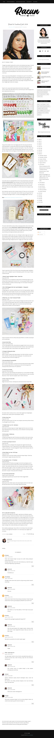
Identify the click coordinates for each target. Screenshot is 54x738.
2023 (39, 144)
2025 (39, 141)
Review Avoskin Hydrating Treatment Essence (13, 197)
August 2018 (41, 162)
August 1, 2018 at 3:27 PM (11, 570)
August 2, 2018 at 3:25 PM (8, 654)
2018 (39, 153)
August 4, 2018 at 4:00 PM (11, 689)
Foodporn (45, 92)
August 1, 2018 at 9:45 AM (8, 556)
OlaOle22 (6, 674)
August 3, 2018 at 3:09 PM (11, 607)
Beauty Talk (40, 104)
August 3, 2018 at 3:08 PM (11, 589)
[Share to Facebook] (27, 534)
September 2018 (42, 161)
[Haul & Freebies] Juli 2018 (44, 166)
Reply (32, 566)
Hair (46, 108)
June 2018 (41, 182)
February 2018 (42, 189)
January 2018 (42, 191)
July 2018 (41, 164)
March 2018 (41, 187)
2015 (39, 196)
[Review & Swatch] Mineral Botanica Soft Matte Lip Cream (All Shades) (45, 72)
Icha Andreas (7, 576)
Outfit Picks (40, 94)
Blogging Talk (47, 90)
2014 (39, 198)
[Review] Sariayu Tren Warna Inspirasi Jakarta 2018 (44, 179)
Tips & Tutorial (45, 112)
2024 (39, 143)
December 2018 (42, 155)
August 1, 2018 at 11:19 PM (9, 617)
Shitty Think (46, 94)
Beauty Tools (46, 104)
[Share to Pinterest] (31, 534)
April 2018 (41, 186)
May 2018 (41, 184)
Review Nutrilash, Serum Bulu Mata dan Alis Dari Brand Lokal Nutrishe (46, 77)
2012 (39, 202)
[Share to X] (29, 534)
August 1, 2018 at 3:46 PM (8, 578)
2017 (39, 193)
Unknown (7, 555)
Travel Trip (40, 96)
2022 (39, 146)
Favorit (48, 106)
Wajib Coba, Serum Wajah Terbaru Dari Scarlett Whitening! (45, 81)
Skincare (39, 112)
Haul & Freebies (9, 534)
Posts (39, 232)
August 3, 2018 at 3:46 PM (8, 675)
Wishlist (39, 114)
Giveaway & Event (41, 108)
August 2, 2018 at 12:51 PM (9, 637)
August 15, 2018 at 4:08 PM (9, 697)
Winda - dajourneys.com (9, 652)
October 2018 (42, 159)
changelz (6, 695)
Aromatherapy (40, 90)
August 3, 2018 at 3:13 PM (11, 666)
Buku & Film (40, 92)
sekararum (9, 569)
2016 (39, 195)
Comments (40, 234)
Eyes (42, 106)
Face (44, 106)
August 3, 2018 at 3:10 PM (11, 626)
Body (39, 106)
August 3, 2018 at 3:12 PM (11, 646)
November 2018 (42, 157)
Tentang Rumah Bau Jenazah (45, 68)
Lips (45, 110)
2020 (39, 150)
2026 (39, 139)
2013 (39, 200)
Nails (48, 110)
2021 (39, 148)
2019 (39, 152)
